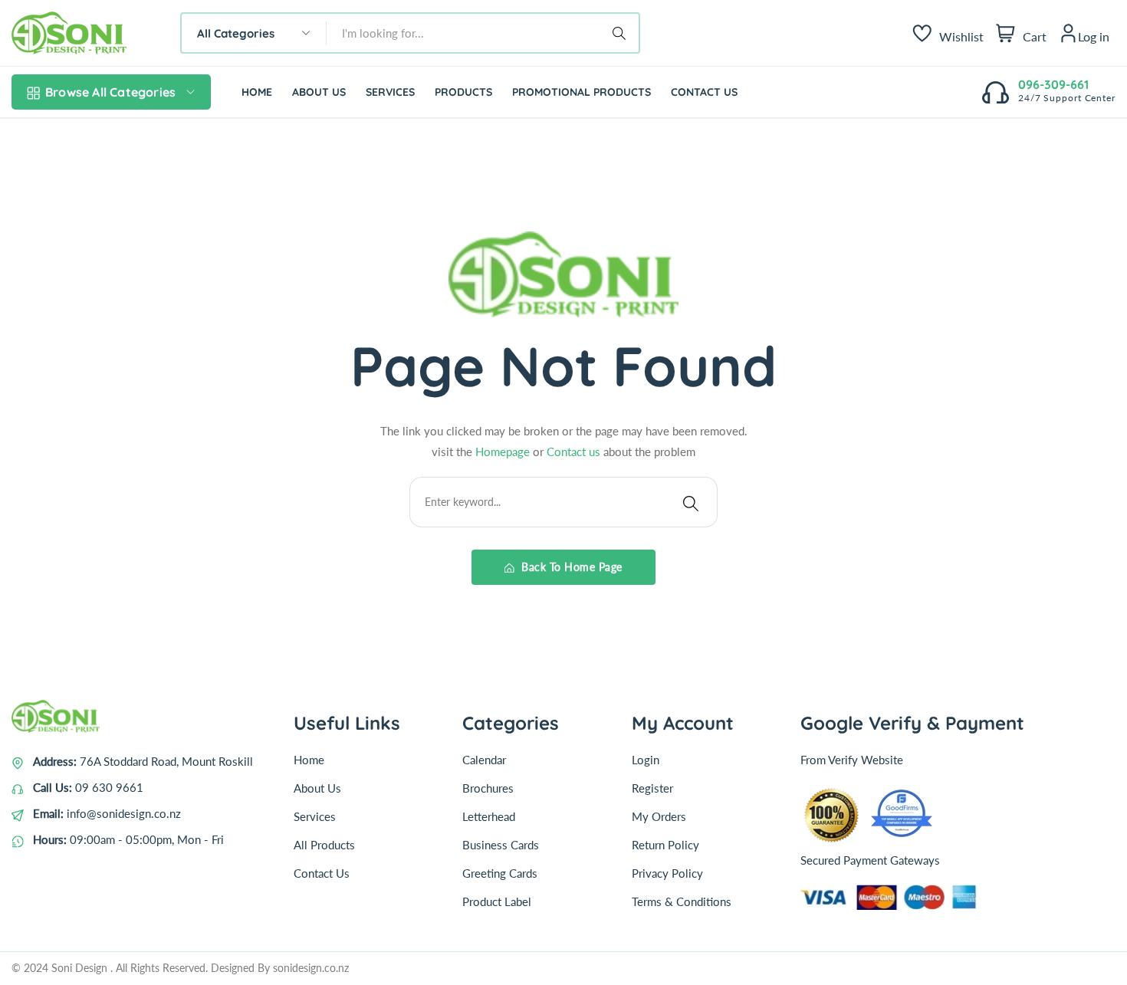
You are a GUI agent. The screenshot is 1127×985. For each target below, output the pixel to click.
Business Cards (500, 845)
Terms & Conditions (681, 901)
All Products (324, 845)
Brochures (488, 788)
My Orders (659, 816)
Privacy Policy (667, 873)
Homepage (501, 451)
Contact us (575, 451)
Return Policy (665, 845)
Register (652, 788)
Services (315, 816)
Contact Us (322, 873)
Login (645, 760)
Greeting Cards (499, 873)
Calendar (484, 760)
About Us (317, 788)
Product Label (496, 901)
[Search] (622, 33)
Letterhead (488, 816)
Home (309, 760)
